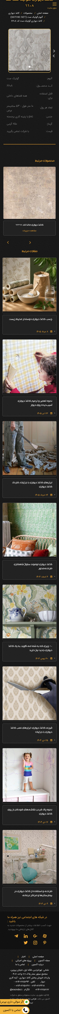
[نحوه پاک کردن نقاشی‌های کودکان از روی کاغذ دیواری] (29, 775)
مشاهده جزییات (29, 231)
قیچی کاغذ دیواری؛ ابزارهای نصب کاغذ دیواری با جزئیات (31, 730)
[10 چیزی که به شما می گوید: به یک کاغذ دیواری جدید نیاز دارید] (29, 611)
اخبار (23, 957)
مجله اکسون (44, 961)
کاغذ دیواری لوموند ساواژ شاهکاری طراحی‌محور (33, 566)
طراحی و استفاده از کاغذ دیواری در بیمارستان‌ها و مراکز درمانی (33, 893)
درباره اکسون (38, 965)
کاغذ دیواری (13, 13)
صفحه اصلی (42, 13)
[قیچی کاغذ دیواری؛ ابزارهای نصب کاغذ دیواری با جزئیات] (29, 693)
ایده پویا (29, 1003)
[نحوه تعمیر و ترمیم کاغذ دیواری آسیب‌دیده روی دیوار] (29, 366)
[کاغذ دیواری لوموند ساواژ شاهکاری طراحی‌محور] (29, 530)
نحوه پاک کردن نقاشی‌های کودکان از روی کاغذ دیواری (30, 812)
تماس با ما (20, 965)
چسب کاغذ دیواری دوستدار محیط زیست (30, 319)
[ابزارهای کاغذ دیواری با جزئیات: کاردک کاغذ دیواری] (29, 448)
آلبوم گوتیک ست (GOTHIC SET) (26, 17)
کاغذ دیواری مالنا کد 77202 (29, 225)
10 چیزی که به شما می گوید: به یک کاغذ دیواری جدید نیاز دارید (30, 648)
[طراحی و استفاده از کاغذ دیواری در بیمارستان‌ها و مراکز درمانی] (29, 857)
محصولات (27, 13)
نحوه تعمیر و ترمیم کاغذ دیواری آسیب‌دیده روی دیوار (35, 403)
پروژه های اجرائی (23, 961)
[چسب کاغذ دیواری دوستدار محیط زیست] (29, 284)
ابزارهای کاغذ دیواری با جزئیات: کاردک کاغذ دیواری (32, 485)
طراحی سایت (31, 999)
